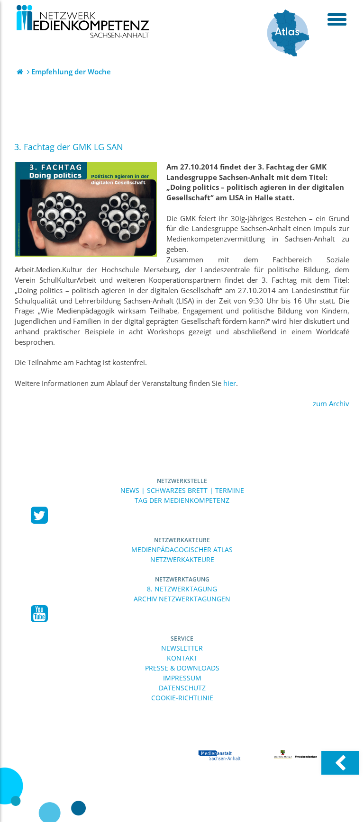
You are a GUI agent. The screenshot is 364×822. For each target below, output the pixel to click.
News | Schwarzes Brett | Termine (182, 490)
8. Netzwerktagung (182, 588)
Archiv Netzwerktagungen (182, 598)
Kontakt (182, 657)
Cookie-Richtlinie (182, 697)
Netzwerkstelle (182, 481)
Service (182, 638)
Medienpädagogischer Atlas (182, 549)
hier (229, 383)
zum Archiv (331, 403)
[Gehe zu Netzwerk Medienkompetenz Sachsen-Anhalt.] (21, 71)
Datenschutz (182, 687)
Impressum (182, 677)
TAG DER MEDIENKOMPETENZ (182, 500)
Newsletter (182, 647)
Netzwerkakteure (182, 540)
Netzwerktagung (182, 579)
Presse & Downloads (182, 667)
